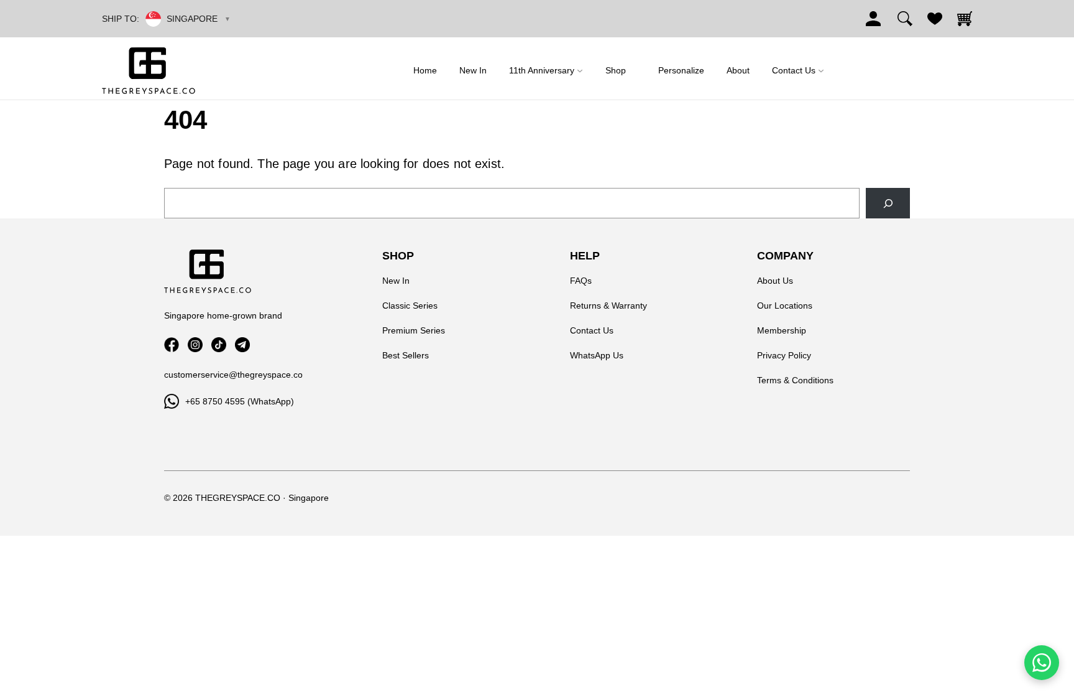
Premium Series (413, 330)
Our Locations (784, 305)
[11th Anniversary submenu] (580, 70)
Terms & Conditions (795, 380)
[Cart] (964, 18)
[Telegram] (242, 344)
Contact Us (591, 330)
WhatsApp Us (596, 355)
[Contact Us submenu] (821, 70)
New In (396, 281)
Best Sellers (405, 355)
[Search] (904, 18)
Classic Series (410, 305)
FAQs (581, 281)
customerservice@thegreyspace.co (233, 375)
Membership (781, 330)
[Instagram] (195, 344)
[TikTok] (218, 344)
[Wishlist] (934, 18)
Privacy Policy (784, 355)
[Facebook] (171, 344)
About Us (775, 281)
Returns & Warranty (608, 305)
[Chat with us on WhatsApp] (1041, 662)
